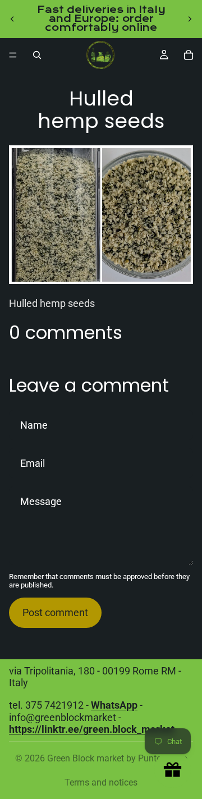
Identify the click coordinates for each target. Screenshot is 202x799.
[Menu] (13, 55)
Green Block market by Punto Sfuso (117, 758)
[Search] (37, 55)
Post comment (55, 612)
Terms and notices (101, 782)
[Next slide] (189, 19)
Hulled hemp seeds (52, 303)
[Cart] (188, 55)
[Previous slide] (12, 19)
